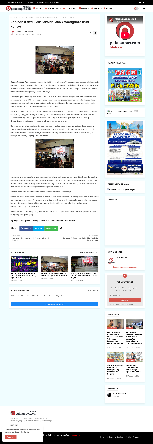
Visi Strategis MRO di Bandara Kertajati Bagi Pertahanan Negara (115, 369)
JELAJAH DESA (53, 8)
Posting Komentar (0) (54, 304)
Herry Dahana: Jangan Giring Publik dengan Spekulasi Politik (133, 368)
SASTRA (97, 8)
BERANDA (39, 8)
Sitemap (55, 2)
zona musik (23, 17)
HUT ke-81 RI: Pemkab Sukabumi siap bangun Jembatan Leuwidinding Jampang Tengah (134, 337)
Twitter (40, 228)
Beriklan (33, 2)
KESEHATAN (70, 8)
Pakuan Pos (52, 441)
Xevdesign (75, 435)
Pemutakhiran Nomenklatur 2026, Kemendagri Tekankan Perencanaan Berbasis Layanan (115, 337)
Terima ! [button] (10, 437)
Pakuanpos (122, 257)
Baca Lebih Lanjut (22, 432)
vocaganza (25, 221)
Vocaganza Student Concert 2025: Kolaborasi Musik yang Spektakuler (24, 275)
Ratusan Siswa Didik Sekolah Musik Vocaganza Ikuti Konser (54, 274)
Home (102, 437)
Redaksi (11, 2)
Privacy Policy (44, 2)
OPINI (108, 8)
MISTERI (84, 8)
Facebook (27, 228)
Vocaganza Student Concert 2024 (48, 221)
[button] (144, 8)
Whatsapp (52, 228)
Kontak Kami (22, 2)
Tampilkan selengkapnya (87, 252)
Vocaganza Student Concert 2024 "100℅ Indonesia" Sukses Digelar (84, 275)
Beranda (14, 17)
